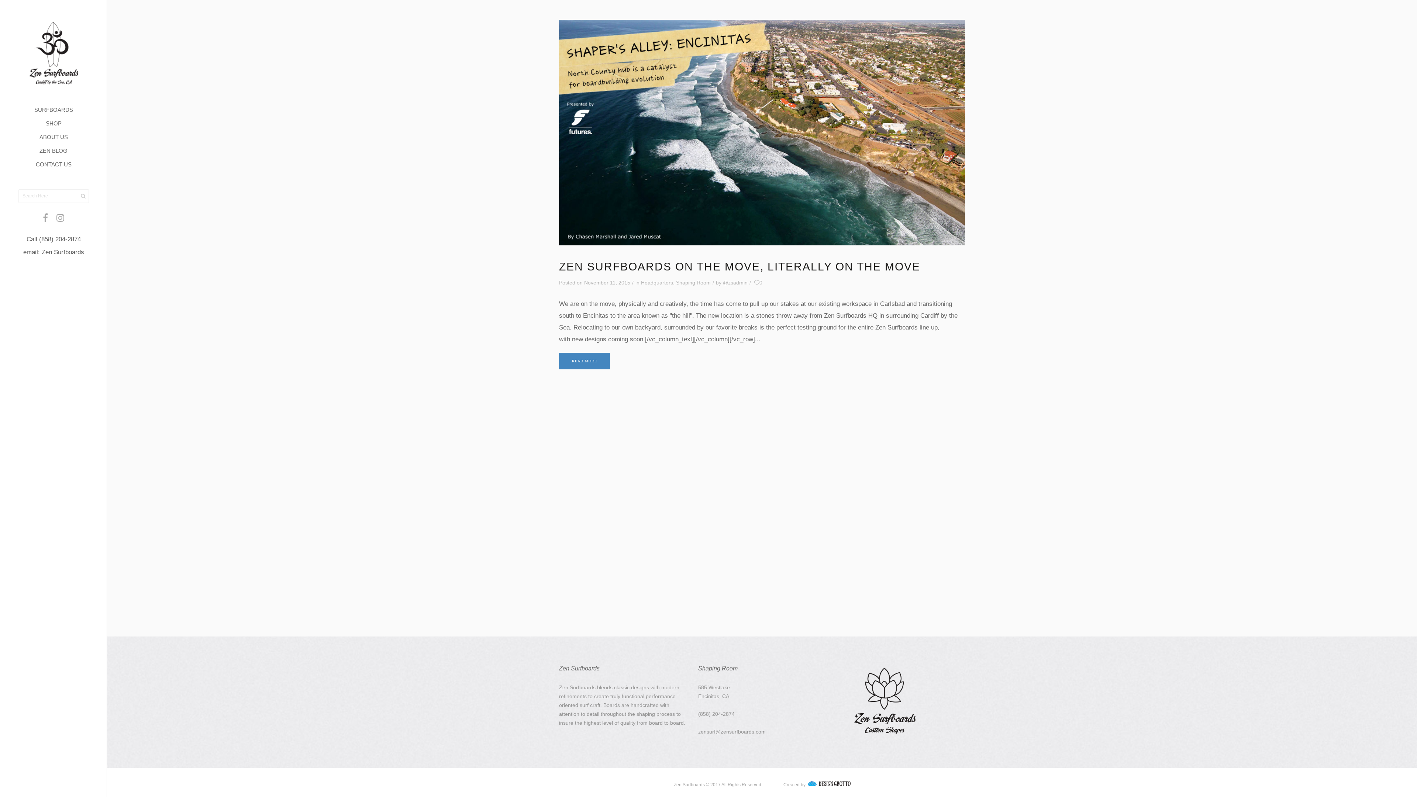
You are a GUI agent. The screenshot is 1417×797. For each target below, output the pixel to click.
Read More (584, 361)
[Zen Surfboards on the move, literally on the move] (762, 132)
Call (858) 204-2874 (54, 239)
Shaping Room (693, 283)
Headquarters (657, 283)
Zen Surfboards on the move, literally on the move (739, 267)
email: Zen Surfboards (53, 252)
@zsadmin (735, 283)
